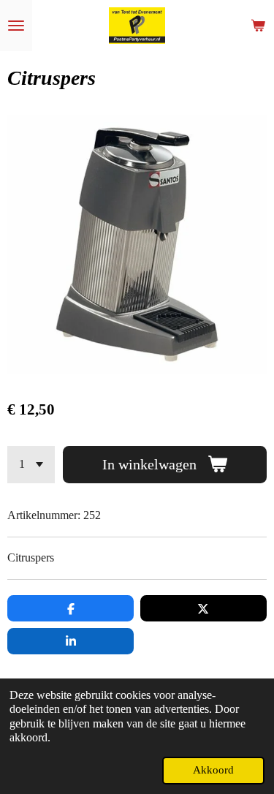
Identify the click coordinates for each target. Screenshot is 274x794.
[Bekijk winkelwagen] (258, 25)
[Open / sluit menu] (16, 25)
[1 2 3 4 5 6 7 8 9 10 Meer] (31, 464)
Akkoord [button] (213, 770)
